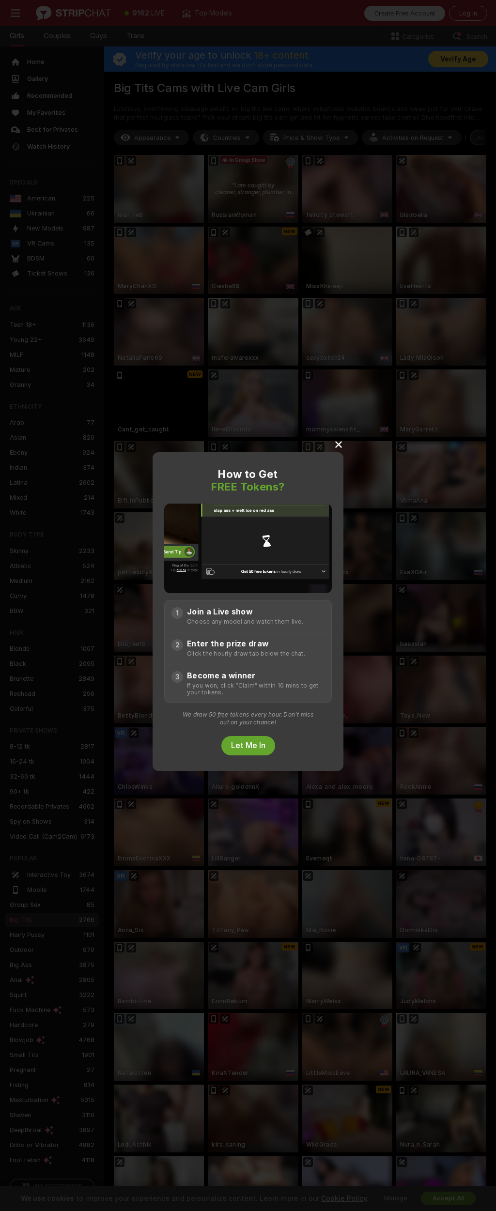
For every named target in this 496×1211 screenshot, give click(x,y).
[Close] (338, 444)
